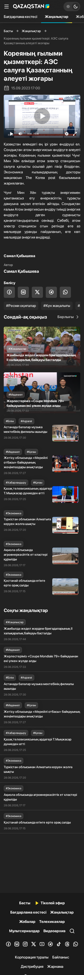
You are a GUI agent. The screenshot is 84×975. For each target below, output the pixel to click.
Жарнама (55, 966)
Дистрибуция (32, 966)
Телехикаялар (52, 921)
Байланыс (60, 957)
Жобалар (27, 921)
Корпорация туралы (32, 957)
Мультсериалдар (24, 931)
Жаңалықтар (56, 16)
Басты (8, 31)
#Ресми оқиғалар (21, 305)
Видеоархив (54, 931)
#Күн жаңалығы (56, 305)
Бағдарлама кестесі (20, 16)
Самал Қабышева (21, 271)
